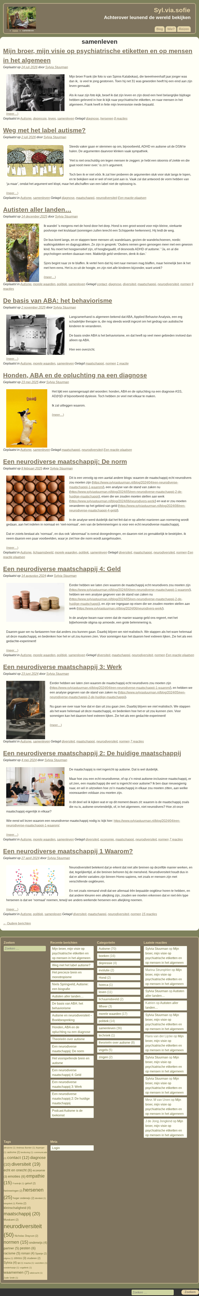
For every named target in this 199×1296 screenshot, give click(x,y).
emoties (16, 1176)
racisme (12, 1253)
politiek (62, 284)
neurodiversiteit (106, 197)
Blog (159, 29)
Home (15, 30)
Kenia (21, 1203)
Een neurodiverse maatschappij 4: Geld (62, 568)
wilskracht (36, 1273)
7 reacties (137, 741)
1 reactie (123, 363)
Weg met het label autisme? (44, 130)
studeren (33, 1258)
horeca (103, 984)
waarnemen (16, 1272)
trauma (29, 1263)
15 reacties (149, 914)
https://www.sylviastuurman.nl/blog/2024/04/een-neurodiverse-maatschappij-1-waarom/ (130, 589)
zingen (103, 1057)
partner (11, 1248)
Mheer (103, 1006)
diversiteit (129, 284)
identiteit (40, 1198)
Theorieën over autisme (68, 1039)
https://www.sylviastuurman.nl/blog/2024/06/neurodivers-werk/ (112, 501)
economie (107, 839)
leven (52, 118)
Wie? (171, 29)
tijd (20, 1263)
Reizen (184, 29)
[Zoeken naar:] (22, 948)
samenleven (65, 118)
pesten (28, 1248)
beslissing (27, 1152)
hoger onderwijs (23, 1198)
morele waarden (44, 284)
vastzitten (41, 1263)
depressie (40, 118)
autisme (13, 1152)
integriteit (9, 1203)
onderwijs (38, 1242)
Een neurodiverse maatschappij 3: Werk (62, 666)
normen (185, 284)
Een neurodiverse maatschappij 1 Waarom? (68, 851)
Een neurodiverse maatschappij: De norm (65, 461)
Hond (102, 977)
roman (27, 1253)
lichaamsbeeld (43, 552)
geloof (30, 1183)
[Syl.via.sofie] (21, 27)
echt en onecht (18, 1170)
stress (20, 1258)
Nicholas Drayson (26, 1235)
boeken (104, 956)
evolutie (104, 970)
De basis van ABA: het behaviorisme (57, 300)
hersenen (106, 118)
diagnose (92, 118)
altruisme (10, 1147)
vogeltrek (26, 1267)
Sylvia (10, 1262)
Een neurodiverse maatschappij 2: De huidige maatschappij (92, 753)
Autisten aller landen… (37, 209)
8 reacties (120, 118)
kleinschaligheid (17, 1207)
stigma (8, 1258)
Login (56, 1148)
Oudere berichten (17, 923)
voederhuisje (11, 1267)
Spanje (41, 1253)
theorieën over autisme (114, 1042)
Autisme (25, 118)
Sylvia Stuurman (56, 67)
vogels (103, 1050)
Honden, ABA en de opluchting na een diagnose (75, 375)
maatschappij (85, 197)
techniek (104, 1035)
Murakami (11, 1219)
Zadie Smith (11, 1278)
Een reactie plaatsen (132, 197)
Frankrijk (18, 1183)
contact (102, 284)
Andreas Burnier (25, 1147)
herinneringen (13, 1190)
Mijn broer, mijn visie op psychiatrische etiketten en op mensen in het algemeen (71, 953)
